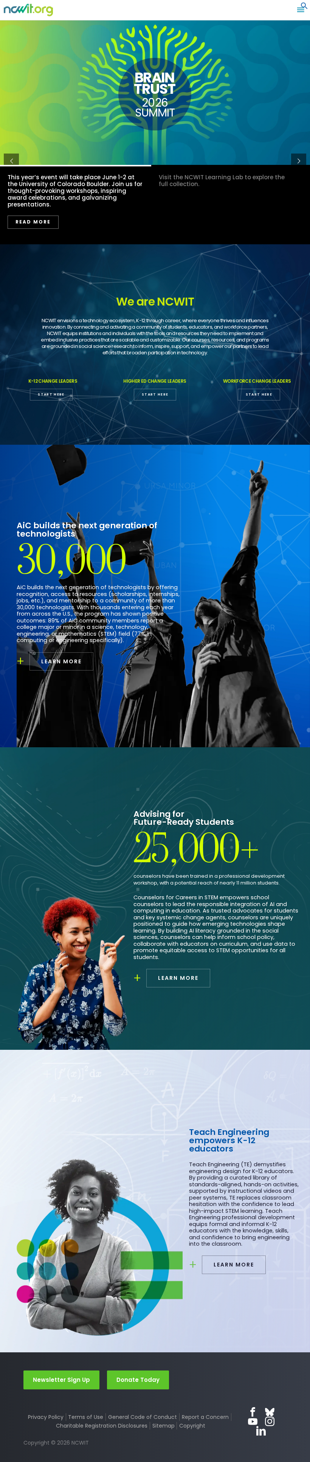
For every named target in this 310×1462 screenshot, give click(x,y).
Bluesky (269, 1412)
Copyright (192, 1425)
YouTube (252, 1421)
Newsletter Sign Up (61, 1380)
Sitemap (163, 1425)
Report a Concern (205, 1417)
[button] (304, 7)
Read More (40, 201)
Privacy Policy (46, 1417)
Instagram (269, 1421)
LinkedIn (261, 1431)
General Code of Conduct (142, 1417)
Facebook (252, 1412)
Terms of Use (85, 1417)
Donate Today (138, 1380)
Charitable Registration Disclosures (101, 1425)
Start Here (51, 394)
